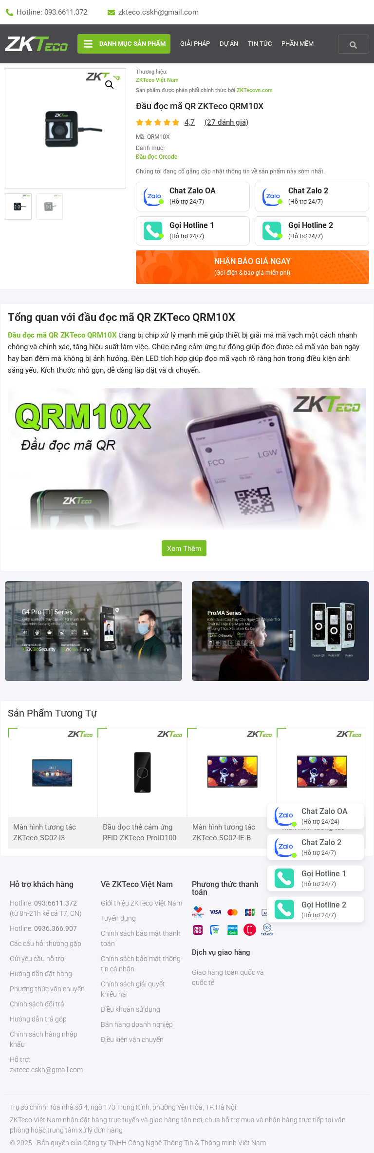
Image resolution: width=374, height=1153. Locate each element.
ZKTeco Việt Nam (157, 80)
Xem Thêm (184, 548)
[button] (109, 85)
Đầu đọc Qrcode (156, 156)
